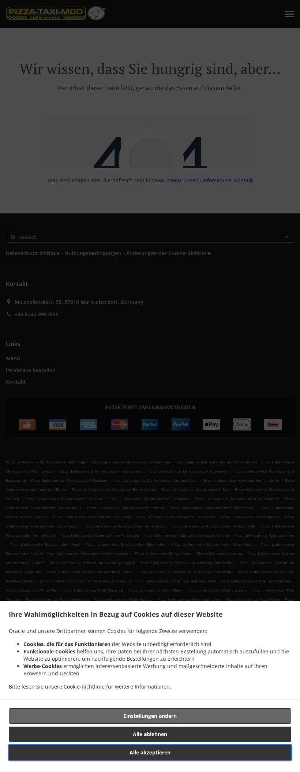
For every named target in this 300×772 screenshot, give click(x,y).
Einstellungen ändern (150, 715)
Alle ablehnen (150, 734)
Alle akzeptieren (150, 752)
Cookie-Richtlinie (84, 686)
